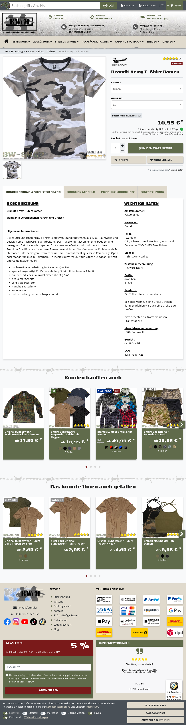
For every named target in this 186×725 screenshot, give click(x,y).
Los (111, 5)
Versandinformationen (172, 134)
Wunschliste (162, 160)
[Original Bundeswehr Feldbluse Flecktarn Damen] (23, 408)
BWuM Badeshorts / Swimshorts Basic (156, 433)
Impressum (92, 706)
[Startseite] (19, 23)
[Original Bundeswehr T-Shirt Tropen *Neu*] (116, 517)
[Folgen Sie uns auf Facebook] (7, 621)
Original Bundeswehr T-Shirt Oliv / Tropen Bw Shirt (22, 542)
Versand (59, 601)
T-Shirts (51, 51)
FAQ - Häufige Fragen (66, 615)
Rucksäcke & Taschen (95, 41)
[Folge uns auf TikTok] (33, 621)
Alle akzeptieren (155, 705)
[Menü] (180, 682)
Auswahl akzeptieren (155, 720)
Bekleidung (20, 41)
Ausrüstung (41, 41)
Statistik (33, 712)
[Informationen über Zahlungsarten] (104, 599)
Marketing (52, 712)
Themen (152, 41)
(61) (181, 58)
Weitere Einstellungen (36, 717)
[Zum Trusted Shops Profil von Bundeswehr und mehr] (42, 621)
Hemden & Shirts (35, 51)
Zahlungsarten (62, 606)
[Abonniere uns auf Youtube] (24, 621)
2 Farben (23, 559)
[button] (174, 5)
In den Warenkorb (156, 148)
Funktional (15, 717)
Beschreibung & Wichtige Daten (33, 192)
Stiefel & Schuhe (65, 41)
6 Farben (162, 450)
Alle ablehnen (155, 712)
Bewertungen (152, 192)
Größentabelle (81, 192)
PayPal (97, 712)
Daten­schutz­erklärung (58, 706)
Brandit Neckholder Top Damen (159, 542)
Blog (56, 629)
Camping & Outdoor (128, 41)
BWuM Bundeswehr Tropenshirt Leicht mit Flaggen (65, 434)
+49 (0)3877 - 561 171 (26, 614)
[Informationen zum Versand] (175, 621)
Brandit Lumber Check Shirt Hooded (114, 433)
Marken (167, 41)
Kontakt (58, 611)
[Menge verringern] (122, 150)
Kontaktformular (79, 32)
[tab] (33, 192)
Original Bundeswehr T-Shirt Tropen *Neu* (115, 542)
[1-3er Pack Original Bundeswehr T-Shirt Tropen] (69, 517)
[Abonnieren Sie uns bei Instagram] (16, 621)
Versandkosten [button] (176, 169)
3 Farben (162, 559)
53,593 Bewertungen (139, 689)
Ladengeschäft (62, 624)
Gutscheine (60, 620)
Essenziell (14, 712)
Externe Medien (76, 712)
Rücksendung (62, 597)
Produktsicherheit (118, 192)
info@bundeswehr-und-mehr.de (86, 25)
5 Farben (69, 452)
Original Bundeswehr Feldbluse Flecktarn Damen (22, 433)
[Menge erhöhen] (122, 145)
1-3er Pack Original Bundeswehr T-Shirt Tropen (68, 542)
